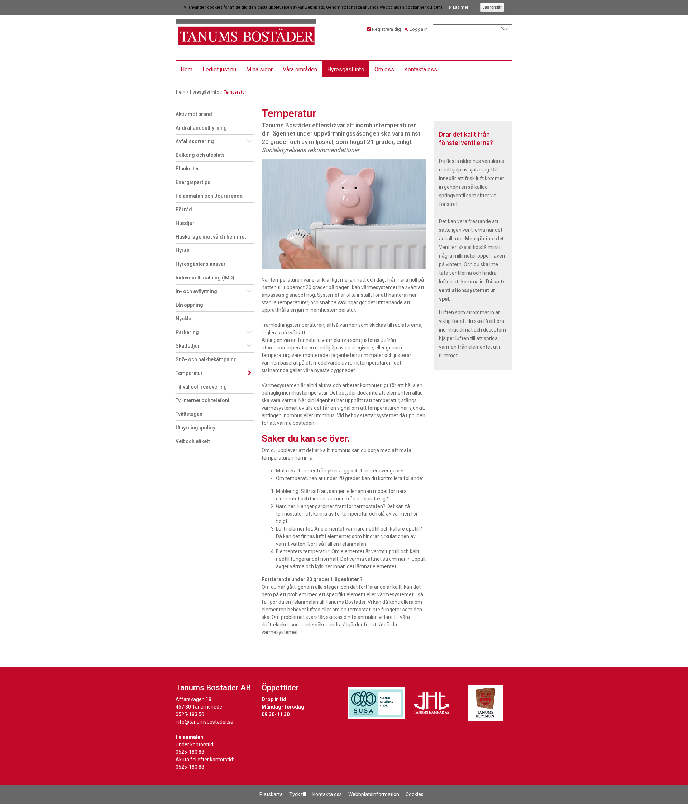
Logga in (419, 29)
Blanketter (187, 168)
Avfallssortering (195, 141)
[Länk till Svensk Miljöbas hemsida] (376, 703)
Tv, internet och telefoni (202, 400)
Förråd (184, 209)
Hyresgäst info (345, 69)
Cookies (415, 794)
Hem (186, 69)
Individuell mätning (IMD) (205, 278)
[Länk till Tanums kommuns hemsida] (485, 703)
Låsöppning (189, 305)
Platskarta (271, 794)
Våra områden (300, 69)
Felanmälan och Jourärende (209, 196)
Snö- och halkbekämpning (206, 359)
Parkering (187, 332)
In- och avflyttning (196, 291)
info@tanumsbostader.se (204, 722)
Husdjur (185, 223)
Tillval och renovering (201, 387)
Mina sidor (259, 69)
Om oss (384, 69)
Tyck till (297, 794)
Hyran (183, 250)
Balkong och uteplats (200, 155)
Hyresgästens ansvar (201, 264)
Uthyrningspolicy (195, 428)
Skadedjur (188, 346)
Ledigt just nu (219, 69)
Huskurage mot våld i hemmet (211, 237)
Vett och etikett (193, 441)
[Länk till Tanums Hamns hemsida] (432, 703)
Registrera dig (386, 29)
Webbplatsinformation (373, 794)
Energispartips (193, 182)
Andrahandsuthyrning (201, 128)
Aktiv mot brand (194, 114)
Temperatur (189, 373)
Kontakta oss (420, 69)
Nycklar (185, 318)
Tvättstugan (189, 414)
